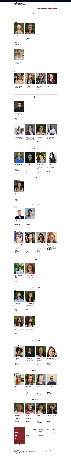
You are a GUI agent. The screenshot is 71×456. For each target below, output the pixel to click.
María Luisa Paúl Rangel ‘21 (30, 304)
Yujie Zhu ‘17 (28, 328)
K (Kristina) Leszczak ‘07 (19, 244)
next (42, 97)
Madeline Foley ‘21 (29, 35)
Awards (27, 433)
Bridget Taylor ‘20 (18, 193)
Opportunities (43, 3)
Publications (40, 431)
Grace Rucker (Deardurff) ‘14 (30, 275)
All (39, 8)
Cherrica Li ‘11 (28, 244)
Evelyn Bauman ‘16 (18, 35)
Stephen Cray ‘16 (17, 220)
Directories (34, 429)
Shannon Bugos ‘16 (29, 386)
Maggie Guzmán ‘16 (29, 85)
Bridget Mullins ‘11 (29, 164)
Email (16, 438)
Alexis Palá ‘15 (49, 164)
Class (51, 8)
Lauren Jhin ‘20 (39, 358)
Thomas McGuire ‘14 (18, 164)
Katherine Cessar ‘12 (40, 386)
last (44, 97)
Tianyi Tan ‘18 (17, 328)
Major (48, 8)
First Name (16, 432)
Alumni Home (54, 8)
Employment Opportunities (27, 435)
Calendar (47, 3)
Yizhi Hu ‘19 (39, 85)
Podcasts (54, 432)
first (26, 97)
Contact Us (23, 452)
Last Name (16, 435)
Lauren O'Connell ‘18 (18, 275)
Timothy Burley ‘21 (18, 415)
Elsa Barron (17, 386)
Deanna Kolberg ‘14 (50, 358)
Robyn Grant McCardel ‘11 (19, 85)
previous (29, 97)
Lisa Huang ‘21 (39, 415)
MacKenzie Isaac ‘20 (50, 136)
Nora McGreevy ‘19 (18, 303)
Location (42, 8)
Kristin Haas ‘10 (28, 136)
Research (37, 3)
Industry (46, 8)
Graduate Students (41, 434)
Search (56, 4)
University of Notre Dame (21, 450)
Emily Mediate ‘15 (39, 244)
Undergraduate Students (41, 436)
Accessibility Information (17, 453)
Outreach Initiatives (28, 432)
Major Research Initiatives (41, 430)
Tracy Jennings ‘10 (50, 85)
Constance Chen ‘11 (18, 61)
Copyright (15, 450)
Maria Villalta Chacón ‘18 (51, 415)
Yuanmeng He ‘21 (39, 136)
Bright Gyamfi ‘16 (18, 136)
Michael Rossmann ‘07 (18, 113)
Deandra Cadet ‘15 (18, 358)
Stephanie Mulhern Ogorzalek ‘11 (50, 245)
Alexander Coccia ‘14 (50, 386)
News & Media (52, 3)
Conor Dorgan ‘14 (28, 220)
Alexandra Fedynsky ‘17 (29, 358)
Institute (27, 429)
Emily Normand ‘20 (40, 164)
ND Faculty (47, 429)
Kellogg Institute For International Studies (19, 451)
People (34, 3)
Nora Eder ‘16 (28, 415)
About (30, 3)
